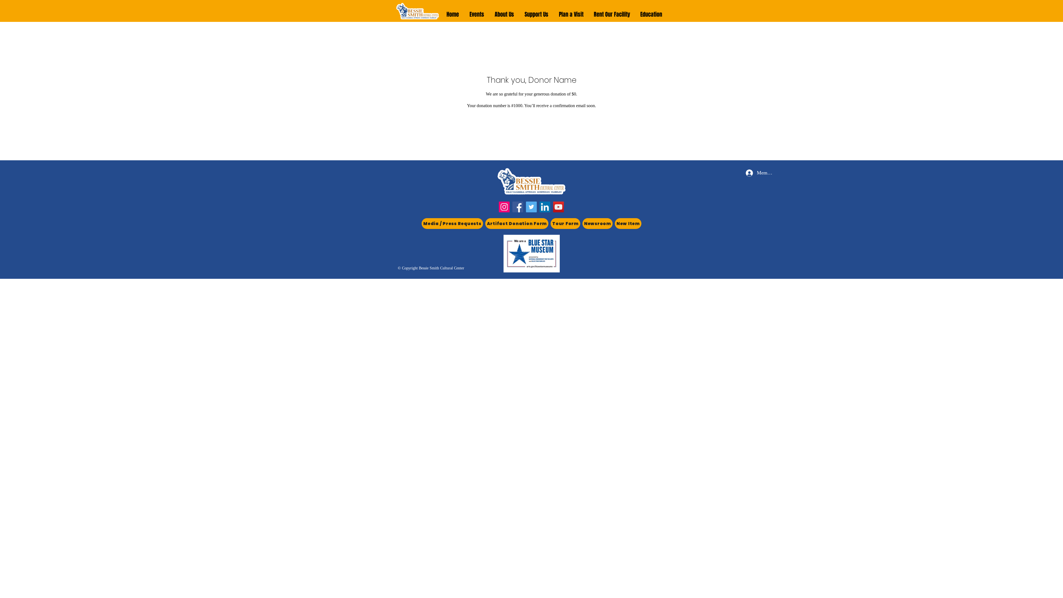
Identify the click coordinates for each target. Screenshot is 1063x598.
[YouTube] (558, 207)
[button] (476, 14)
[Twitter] (531, 207)
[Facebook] (517, 207)
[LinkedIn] (545, 207)
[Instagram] (504, 207)
